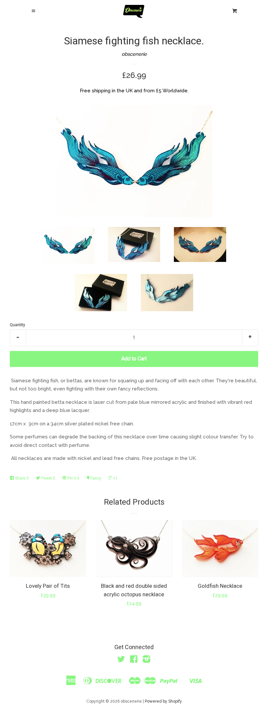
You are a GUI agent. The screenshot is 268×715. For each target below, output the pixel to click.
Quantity (17, 325)
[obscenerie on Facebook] (134, 660)
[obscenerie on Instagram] (146, 660)
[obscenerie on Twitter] (121, 660)
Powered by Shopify (163, 701)
